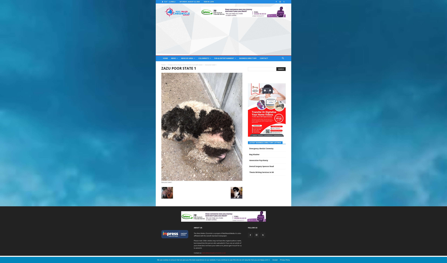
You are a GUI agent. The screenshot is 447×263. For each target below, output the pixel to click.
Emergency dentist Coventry (261, 148)
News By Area (187, 58)
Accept (275, 260)
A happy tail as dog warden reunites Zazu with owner (185, 65)
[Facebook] (276, 1)
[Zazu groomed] (236, 198)
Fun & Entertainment (224, 58)
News (173, 58)
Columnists (203, 58)
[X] (284, 1)
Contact (264, 58)
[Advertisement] (223, 38)
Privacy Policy (285, 260)
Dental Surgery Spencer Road (261, 166)
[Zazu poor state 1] (201, 180)
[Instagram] (280, 1)
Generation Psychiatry (258, 160)
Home (165, 58)
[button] (283, 58)
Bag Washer (254, 154)
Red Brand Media (228, 233)
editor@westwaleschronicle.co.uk (214, 253)
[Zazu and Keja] (167, 198)
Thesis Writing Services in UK (261, 172)
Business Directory (248, 58)
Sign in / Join (209, 2)
